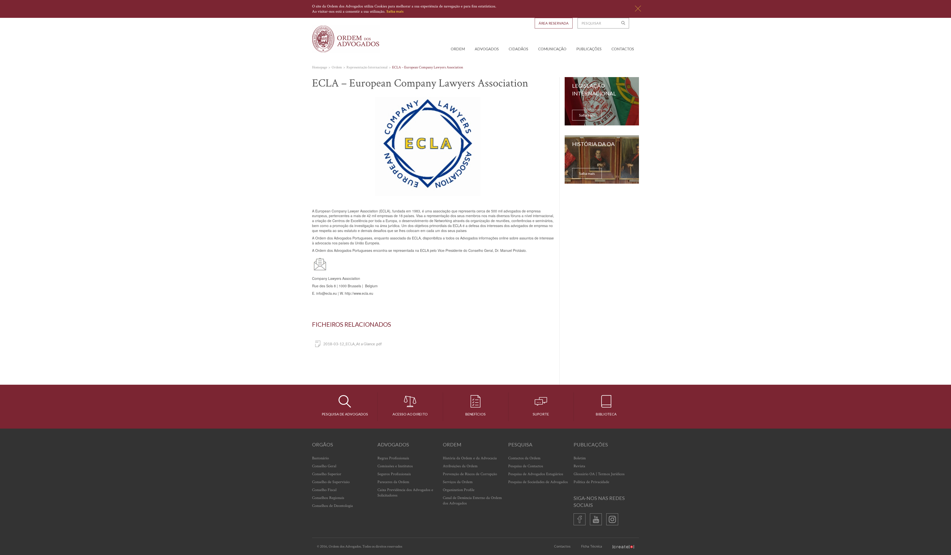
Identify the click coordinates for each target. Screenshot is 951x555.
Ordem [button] (458, 49)
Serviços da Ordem (458, 482)
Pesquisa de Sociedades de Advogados (538, 482)
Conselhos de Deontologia (332, 505)
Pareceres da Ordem (393, 482)
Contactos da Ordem (524, 458)
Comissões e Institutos (395, 466)
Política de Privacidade (591, 482)
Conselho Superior (326, 474)
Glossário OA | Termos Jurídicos (599, 474)
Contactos (622, 49)
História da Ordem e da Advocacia (470, 458)
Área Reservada (554, 23)
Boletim (580, 458)
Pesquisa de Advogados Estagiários (535, 474)
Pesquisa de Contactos (525, 466)
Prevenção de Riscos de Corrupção (470, 474)
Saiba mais (395, 11)
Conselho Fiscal (324, 490)
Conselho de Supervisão (331, 482)
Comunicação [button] (552, 49)
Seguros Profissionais (394, 474)
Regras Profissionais (393, 458)
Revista (579, 466)
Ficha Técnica (591, 546)
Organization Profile (459, 490)
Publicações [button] (589, 49)
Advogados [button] (487, 49)
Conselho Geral (324, 466)
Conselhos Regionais (328, 497)
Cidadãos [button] (518, 49)
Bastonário (320, 458)
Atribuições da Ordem (460, 466)
